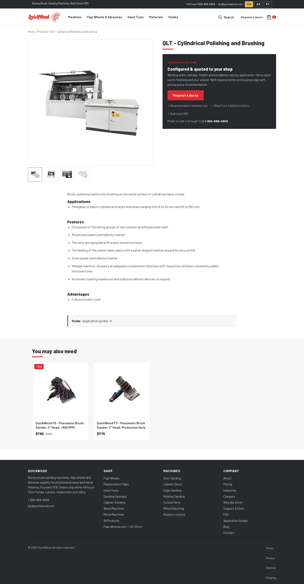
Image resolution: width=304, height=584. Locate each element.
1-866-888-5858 (206, 4)
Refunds (271, 567)
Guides (173, 17)
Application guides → (97, 321)
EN (249, 4)
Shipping (271, 577)
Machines (74, 17)
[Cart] (271, 17)
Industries (229, 490)
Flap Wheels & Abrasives (104, 17)
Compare (229, 496)
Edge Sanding (172, 490)
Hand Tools (136, 17)
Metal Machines (114, 514)
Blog (226, 526)
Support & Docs (233, 508)
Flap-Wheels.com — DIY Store (123, 526)
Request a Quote (252, 17)
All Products (111, 520)
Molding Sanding (174, 496)
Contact (228, 532)
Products (42, 31)
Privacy (270, 558)
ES (258, 4)
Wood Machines (114, 508)
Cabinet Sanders (115, 502)
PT (268, 4)
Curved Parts (171, 502)
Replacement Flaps (116, 484)
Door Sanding (172, 478)
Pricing (227, 484)
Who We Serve (232, 502)
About (227, 478)
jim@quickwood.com (230, 4)
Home (31, 31)
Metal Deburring (173, 508)
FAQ (226, 514)
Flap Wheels (112, 478)
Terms (269, 548)
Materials (156, 17)
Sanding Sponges (115, 496)
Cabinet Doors (172, 484)
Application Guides (235, 520)
